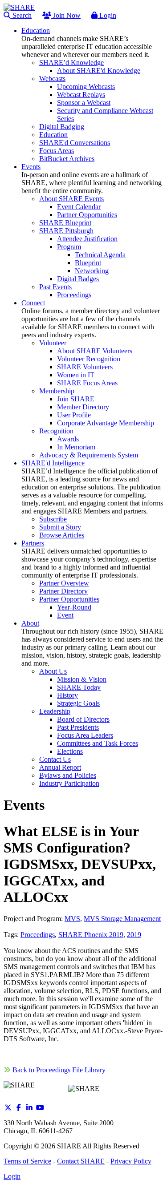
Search (21, 15)
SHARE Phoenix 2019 (90, 934)
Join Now (66, 15)
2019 (134, 934)
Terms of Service (27, 1161)
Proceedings (37, 934)
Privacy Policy (130, 1161)
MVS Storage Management (122, 918)
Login (107, 15)
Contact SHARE (81, 1161)
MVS (72, 918)
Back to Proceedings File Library (58, 1070)
